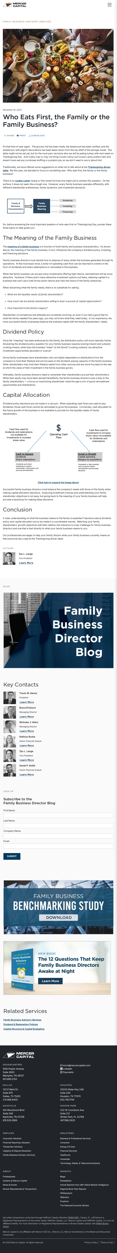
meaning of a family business (23, 246)
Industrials (65, 1159)
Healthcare (65, 1155)
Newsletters (65, 1180)
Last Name (9, 820)
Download (38, 136)
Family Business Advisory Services (22, 1019)
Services (8, 1133)
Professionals (9, 1176)
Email (6, 841)
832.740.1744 (67, 1099)
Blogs (62, 1176)
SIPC (76, 1217)
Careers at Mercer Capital (15, 1180)
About (7, 1171)
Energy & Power (67, 1146)
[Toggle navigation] (109, 4)
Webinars (64, 1197)
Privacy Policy (91, 1242)
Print (22, 136)
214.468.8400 (10, 1099)
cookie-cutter (22, 180)
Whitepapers (66, 1193)
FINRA (71, 1217)
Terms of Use (107, 1242)
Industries (67, 1133)
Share (10, 136)
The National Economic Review (74, 1205)
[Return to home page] (14, 5)
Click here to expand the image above (58, 482)
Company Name (12, 830)
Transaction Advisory (13, 1146)
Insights (65, 1171)
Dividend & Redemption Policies (20, 1024)
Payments (68, 1072)
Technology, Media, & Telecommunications (80, 1163)
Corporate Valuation (12, 1138)
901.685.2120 (10, 1079)
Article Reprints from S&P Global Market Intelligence (84, 1185)
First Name (9, 810)
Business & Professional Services (75, 1138)
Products (64, 1201)
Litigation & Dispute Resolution (17, 1151)
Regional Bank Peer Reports (73, 1189)
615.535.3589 (10, 1120)
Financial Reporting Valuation (16, 1142)
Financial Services (68, 1151)
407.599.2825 (67, 1120)
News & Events (10, 1185)
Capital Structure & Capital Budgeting (23, 1028)
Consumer (65, 1142)
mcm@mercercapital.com (76, 1065)
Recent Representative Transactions (20, 1189)
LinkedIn (67, 1068)
